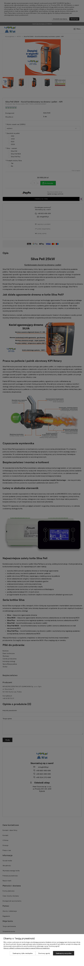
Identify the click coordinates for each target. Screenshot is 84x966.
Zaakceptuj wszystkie (63, 953)
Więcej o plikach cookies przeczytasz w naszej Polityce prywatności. (27, 948)
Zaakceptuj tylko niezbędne (23, 953)
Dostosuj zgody (44, 953)
